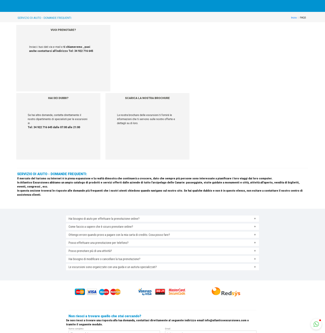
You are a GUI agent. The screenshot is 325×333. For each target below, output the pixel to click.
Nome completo (76, 329)
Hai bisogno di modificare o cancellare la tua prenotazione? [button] (104, 259)
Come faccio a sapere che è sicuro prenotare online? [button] (101, 226)
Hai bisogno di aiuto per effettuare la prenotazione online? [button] (104, 218)
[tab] (162, 219)
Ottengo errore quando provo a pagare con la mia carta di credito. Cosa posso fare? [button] (119, 235)
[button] (316, 324)
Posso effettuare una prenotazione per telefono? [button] (98, 242)
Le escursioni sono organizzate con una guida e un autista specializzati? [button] (113, 267)
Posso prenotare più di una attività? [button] (90, 251)
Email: (168, 329)
